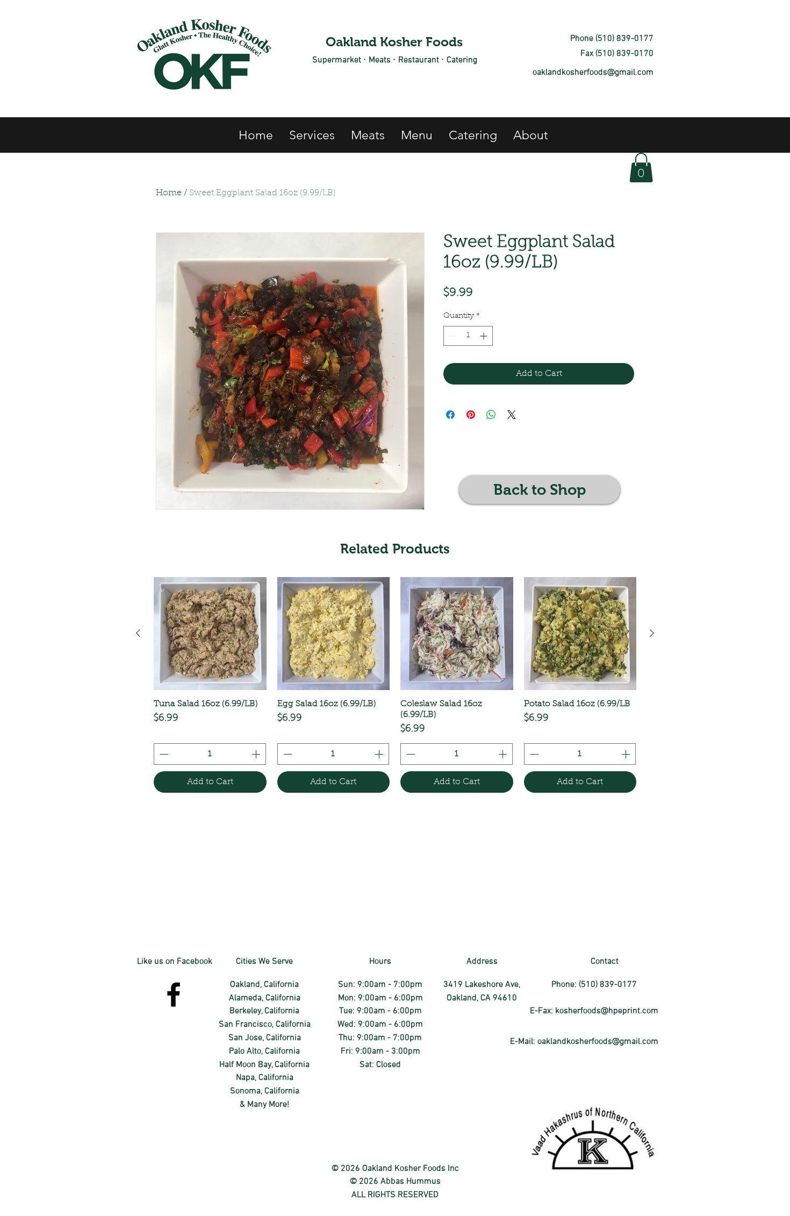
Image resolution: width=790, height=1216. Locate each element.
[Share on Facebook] (450, 414)
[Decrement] (451, 335)
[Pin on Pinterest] (470, 414)
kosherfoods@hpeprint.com (606, 1011)
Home (169, 193)
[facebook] (173, 994)
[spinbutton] (468, 335)
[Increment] (484, 335)
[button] (641, 167)
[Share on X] (511, 414)
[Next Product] (651, 633)
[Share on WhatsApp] (491, 414)
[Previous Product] (138, 633)
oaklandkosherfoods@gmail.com (593, 72)
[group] (395, 685)
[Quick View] (210, 633)
